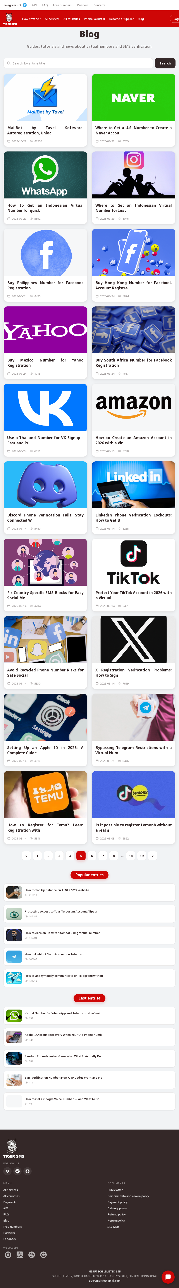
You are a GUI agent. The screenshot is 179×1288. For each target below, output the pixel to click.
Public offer (115, 1190)
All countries (72, 19)
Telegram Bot (12, 5)
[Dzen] (27, 1171)
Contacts (99, 5)
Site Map (113, 1227)
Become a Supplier (121, 19)
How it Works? (31, 19)
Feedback (9, 1239)
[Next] (152, 855)
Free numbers (62, 5)
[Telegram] (17, 1171)
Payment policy (117, 1202)
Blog (141, 19)
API (34, 5)
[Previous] (26, 855)
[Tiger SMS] (10, 18)
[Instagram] (7, 1171)
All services (52, 19)
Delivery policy (117, 1208)
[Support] (168, 1277)
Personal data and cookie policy (128, 1196)
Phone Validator (94, 19)
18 (131, 855)
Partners (82, 5)
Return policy (116, 1220)
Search (165, 63)
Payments (10, 1202)
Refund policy (116, 1214)
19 (142, 855)
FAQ (45, 5)
